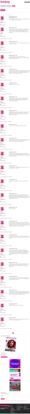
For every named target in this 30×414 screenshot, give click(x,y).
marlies (1, 59)
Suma (1, 73)
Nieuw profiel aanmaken (3, 7)
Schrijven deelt (13, 412)
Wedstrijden (12, 409)
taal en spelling (7, 14)
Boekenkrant (25, 406)
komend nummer (3, 353)
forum (3, 14)
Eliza (1, 142)
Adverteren (12, 411)
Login (1, 38)
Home (1, 14)
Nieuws (12, 406)
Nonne (1, 32)
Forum (11, 407)
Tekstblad (25, 407)
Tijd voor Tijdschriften (27, 408)
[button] (2, 10)
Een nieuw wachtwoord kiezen (9, 7)
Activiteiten (12, 408)
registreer (5, 38)
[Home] (5, 2)
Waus (1, 45)
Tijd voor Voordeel (26, 409)
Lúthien (1, 20)
